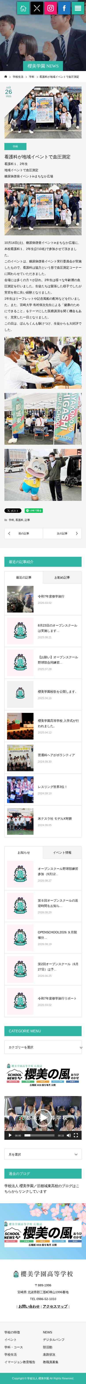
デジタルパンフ (54, 1339)
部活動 (47, 1347)
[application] (43, 1118)
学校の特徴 (12, 1332)
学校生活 (10, 1354)
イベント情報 (62, 852)
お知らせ (24, 852)
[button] (43, 1118)
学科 (15, 146)
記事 (27, 519)
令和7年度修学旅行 (51, 596)
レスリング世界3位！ (52, 787)
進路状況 (49, 1354)
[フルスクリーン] (76, 1135)
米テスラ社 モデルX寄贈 (55, 818)
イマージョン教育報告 (19, 1362)
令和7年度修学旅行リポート (57, 998)
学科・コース (13, 1347)
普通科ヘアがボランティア (56, 755)
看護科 (19, 519)
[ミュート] (69, 1135)
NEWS (47, 1332)
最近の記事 (24, 577)
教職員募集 (50, 1362)
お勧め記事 (62, 577)
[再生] (10, 1135)
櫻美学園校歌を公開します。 (58, 691)
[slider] (39, 1135)
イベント (10, 1339)
